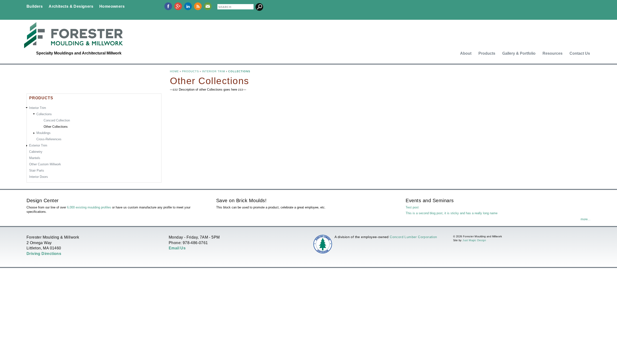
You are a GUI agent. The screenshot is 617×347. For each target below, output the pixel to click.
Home (174, 71)
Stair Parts (36, 170)
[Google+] (178, 9)
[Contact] (208, 9)
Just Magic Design (474, 240)
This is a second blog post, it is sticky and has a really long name (451, 213)
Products (486, 53)
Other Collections (56, 126)
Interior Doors (38, 177)
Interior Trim (213, 71)
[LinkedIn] (188, 9)
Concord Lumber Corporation (413, 237)
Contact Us (580, 53)
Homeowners (112, 6)
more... (585, 219)
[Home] (73, 35)
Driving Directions (44, 254)
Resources (553, 53)
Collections (239, 71)
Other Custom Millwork (45, 164)
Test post (412, 207)
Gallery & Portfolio (519, 53)
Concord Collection (57, 120)
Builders (35, 6)
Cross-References (48, 139)
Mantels (34, 158)
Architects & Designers (71, 6)
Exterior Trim (38, 145)
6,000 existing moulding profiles (89, 207)
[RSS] (198, 9)
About (465, 53)
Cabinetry (35, 151)
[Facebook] (168, 9)
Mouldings (43, 133)
